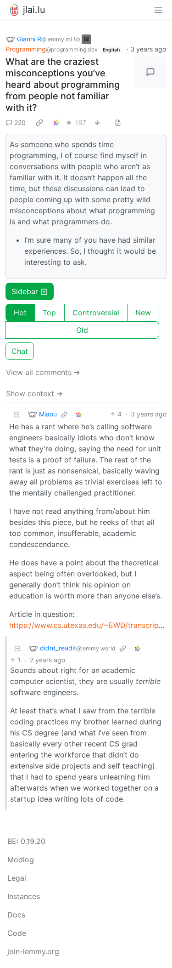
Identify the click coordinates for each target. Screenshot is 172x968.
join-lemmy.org (33, 951)
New (143, 312)
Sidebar (24, 291)
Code (16, 933)
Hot (20, 312)
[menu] (158, 10)
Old (82, 330)
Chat (19, 351)
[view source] (118, 122)
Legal (16, 878)
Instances (23, 896)
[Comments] (150, 72)
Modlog (20, 859)
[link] (39, 122)
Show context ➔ (34, 393)
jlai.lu (34, 9)
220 (20, 122)
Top (49, 312)
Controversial (95, 312)
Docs (16, 914)
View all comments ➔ (43, 372)
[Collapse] (16, 414)
